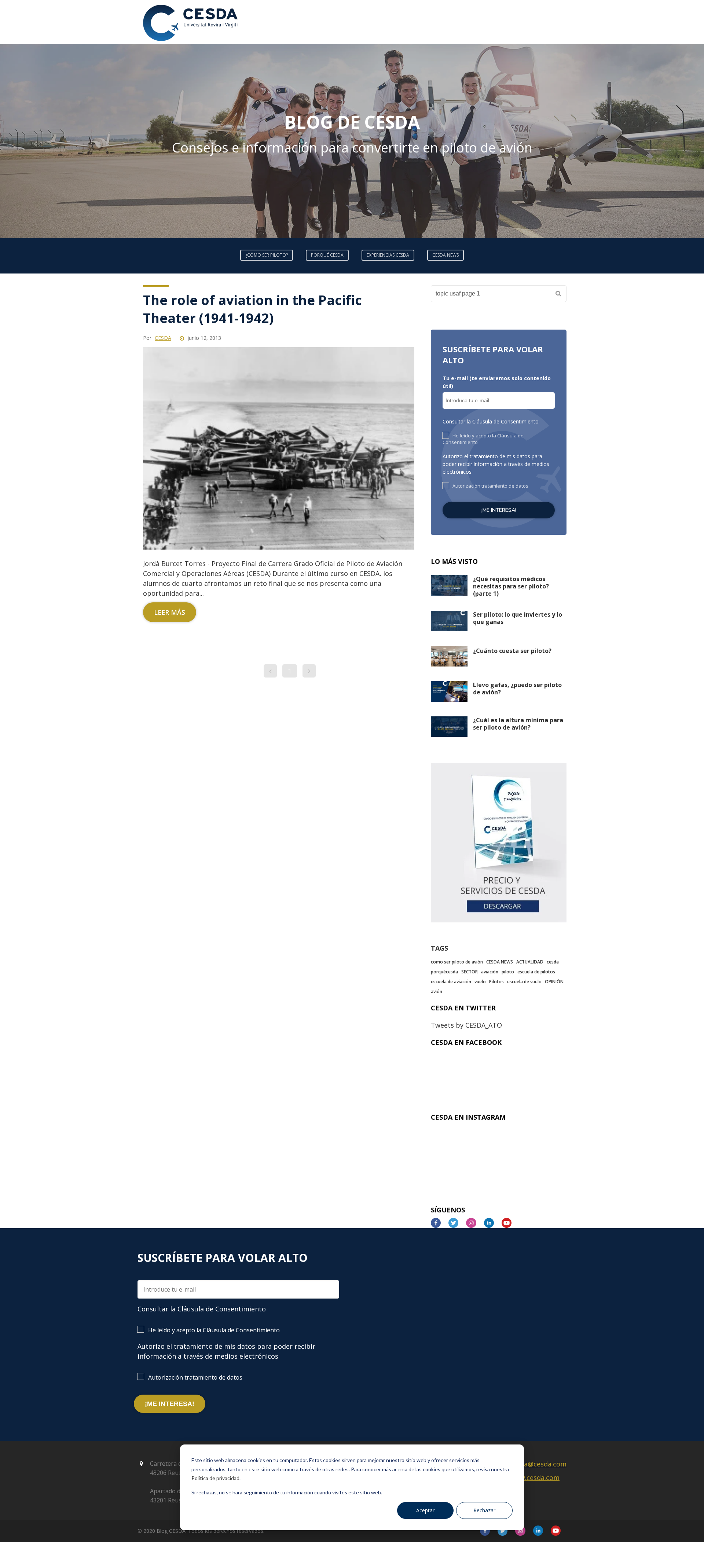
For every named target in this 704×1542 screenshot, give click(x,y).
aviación (489, 972)
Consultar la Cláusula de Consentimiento (491, 421)
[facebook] (439, 1222)
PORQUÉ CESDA (327, 255)
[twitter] (456, 1222)
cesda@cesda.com (538, 1464)
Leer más (169, 612)
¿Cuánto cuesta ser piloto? (512, 650)
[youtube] (509, 1222)
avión (436, 991)
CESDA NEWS (445, 255)
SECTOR (469, 972)
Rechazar (484, 1510)
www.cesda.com (535, 1477)
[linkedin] (492, 1222)
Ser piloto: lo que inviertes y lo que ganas (517, 618)
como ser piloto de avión (457, 962)
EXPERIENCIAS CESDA (388, 255)
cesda (553, 962)
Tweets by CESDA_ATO (466, 1025)
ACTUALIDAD (529, 962)
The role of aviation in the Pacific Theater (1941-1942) (252, 309)
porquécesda (444, 972)
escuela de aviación (451, 982)
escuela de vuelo (524, 982)
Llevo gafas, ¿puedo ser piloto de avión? (517, 688)
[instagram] (474, 1222)
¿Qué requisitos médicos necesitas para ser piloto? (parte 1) (511, 586)
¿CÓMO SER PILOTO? (266, 255)
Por (157, 337)
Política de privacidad (215, 1478)
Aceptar (425, 1510)
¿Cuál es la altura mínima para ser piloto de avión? (518, 723)
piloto (508, 972)
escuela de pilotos (536, 972)
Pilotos (496, 982)
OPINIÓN (554, 982)
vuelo (480, 982)
